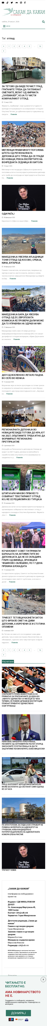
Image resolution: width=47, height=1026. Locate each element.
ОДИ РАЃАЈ (8, 213)
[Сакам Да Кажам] (23, 17)
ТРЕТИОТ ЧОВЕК (9, 870)
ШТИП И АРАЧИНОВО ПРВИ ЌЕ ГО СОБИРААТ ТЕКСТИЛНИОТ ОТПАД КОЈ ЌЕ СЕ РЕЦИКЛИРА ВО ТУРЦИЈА (22, 496)
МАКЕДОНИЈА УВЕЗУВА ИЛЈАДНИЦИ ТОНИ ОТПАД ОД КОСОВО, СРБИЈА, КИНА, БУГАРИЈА (22, 259)
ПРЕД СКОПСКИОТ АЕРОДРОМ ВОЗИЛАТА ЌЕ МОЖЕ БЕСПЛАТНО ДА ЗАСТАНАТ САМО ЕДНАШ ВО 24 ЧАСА (23, 786)
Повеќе (14, 114)
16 (40, 46)
